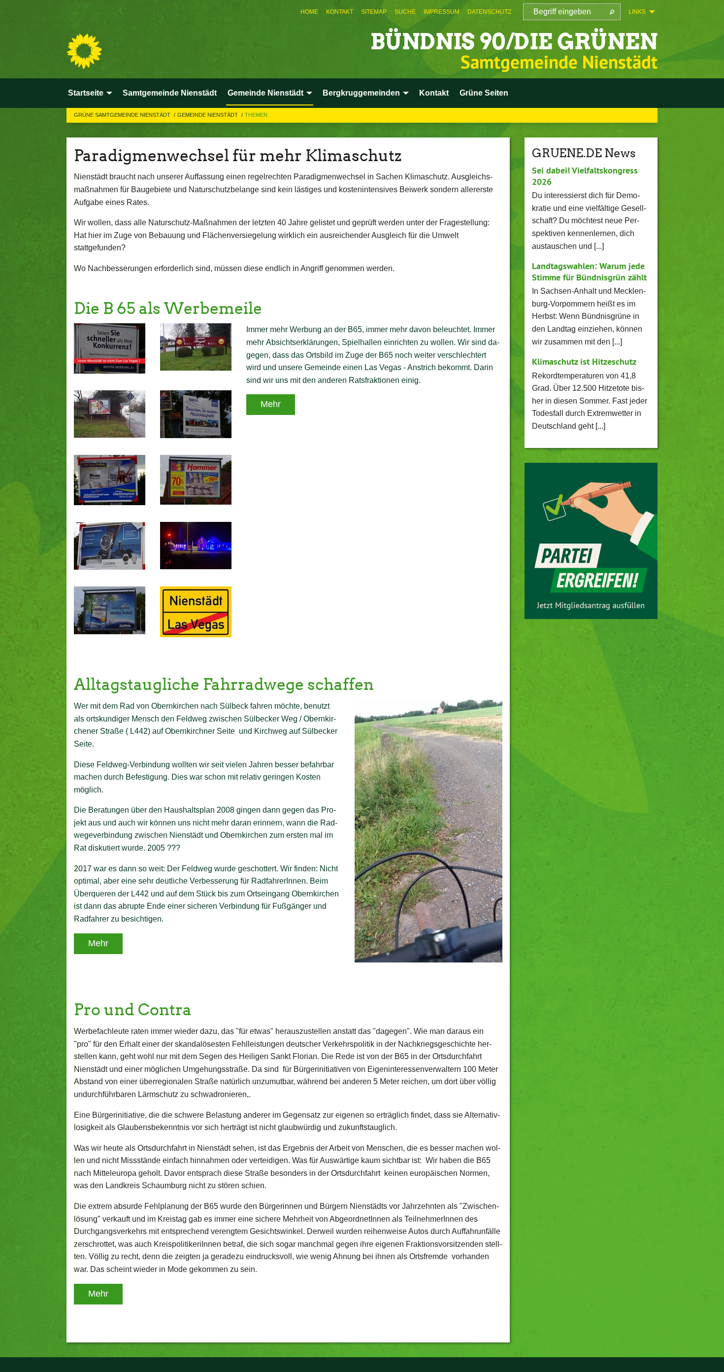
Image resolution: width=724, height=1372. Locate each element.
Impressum (442, 11)
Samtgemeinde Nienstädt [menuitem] (170, 93)
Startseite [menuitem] (85, 93)
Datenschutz (489, 11)
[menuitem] (309, 12)
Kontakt (339, 11)
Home (309, 11)
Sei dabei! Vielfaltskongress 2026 (585, 176)
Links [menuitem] (637, 11)
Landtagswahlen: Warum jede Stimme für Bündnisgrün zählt (589, 271)
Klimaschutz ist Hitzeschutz (584, 361)
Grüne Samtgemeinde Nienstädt (123, 115)
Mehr (271, 404)
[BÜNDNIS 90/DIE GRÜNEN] (84, 51)
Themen (256, 115)
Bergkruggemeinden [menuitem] (361, 93)
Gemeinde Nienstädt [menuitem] (265, 93)
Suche (405, 11)
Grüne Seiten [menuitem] (484, 93)
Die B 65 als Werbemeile (168, 308)
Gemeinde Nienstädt (208, 115)
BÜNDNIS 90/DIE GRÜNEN (514, 42)
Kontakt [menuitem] (434, 93)
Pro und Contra (133, 1009)
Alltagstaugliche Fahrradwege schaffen (224, 684)
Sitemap (374, 11)
